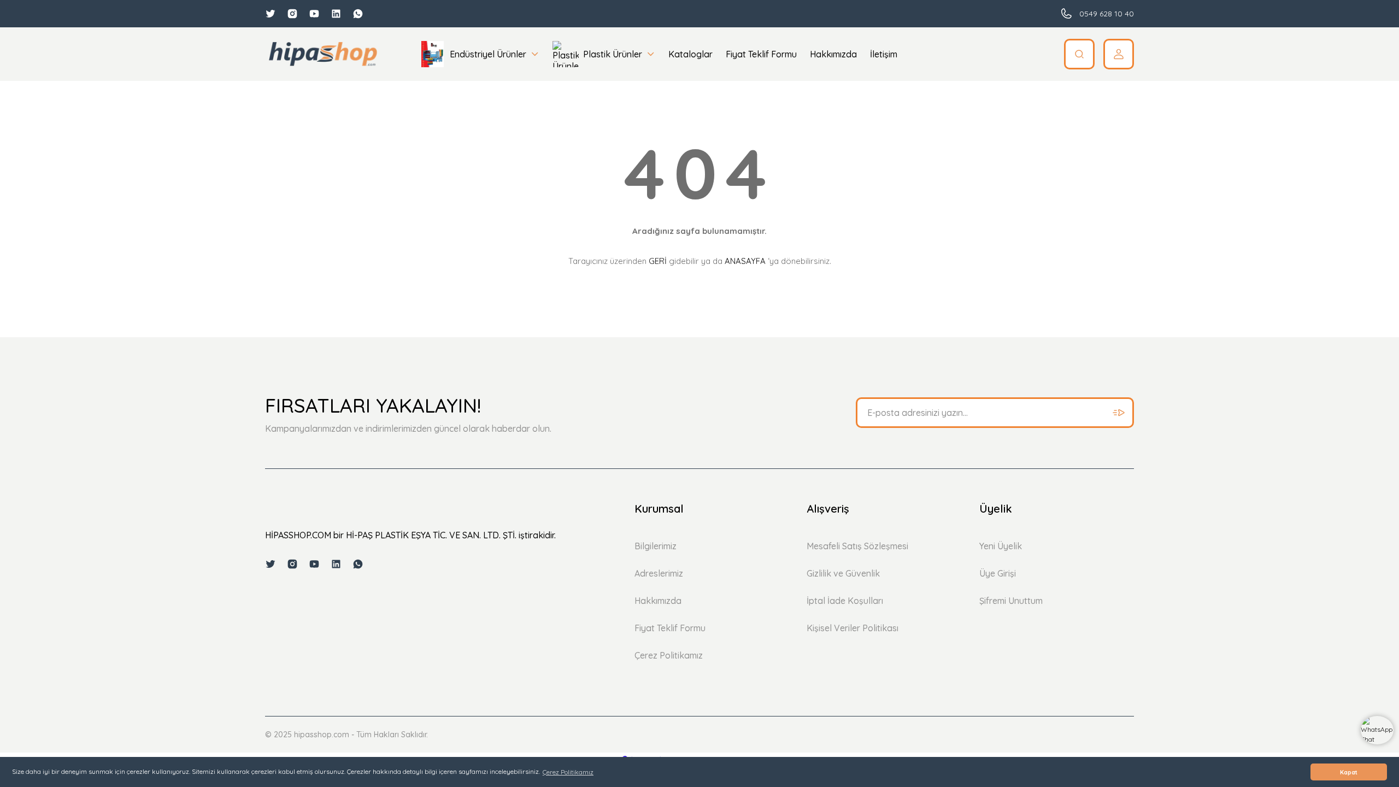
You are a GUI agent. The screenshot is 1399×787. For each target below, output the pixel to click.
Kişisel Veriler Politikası (852, 627)
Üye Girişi (997, 573)
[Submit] (1118, 412)
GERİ (658, 261)
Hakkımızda (657, 600)
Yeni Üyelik (1000, 546)
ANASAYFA (745, 261)
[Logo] (322, 54)
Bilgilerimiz (655, 546)
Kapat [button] (1348, 772)
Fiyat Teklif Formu (670, 627)
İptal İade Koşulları (845, 600)
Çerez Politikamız (668, 655)
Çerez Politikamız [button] (568, 772)
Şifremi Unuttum (1011, 600)
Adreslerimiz (658, 573)
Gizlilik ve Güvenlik (843, 573)
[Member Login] (1118, 54)
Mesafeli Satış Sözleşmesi (857, 546)
